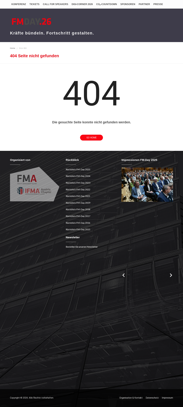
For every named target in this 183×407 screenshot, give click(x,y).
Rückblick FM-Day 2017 (78, 216)
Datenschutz (152, 397)
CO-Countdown (106, 4)
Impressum (167, 397)
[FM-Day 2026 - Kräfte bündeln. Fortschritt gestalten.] (31, 20)
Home (12, 48)
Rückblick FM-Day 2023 (78, 182)
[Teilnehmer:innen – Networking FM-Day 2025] (147, 185)
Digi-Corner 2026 (82, 4)
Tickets (34, 4)
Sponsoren (127, 4)
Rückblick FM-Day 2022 (78, 189)
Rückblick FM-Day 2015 (78, 229)
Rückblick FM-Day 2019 (78, 202)
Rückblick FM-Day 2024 (78, 176)
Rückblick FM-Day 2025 (78, 169)
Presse (158, 4)
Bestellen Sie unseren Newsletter (82, 246)
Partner (144, 4)
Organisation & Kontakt (131, 397)
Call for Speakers (55, 4)
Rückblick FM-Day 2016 (78, 222)
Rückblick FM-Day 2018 (78, 209)
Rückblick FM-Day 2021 (78, 196)
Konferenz (18, 4)
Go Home (91, 137)
